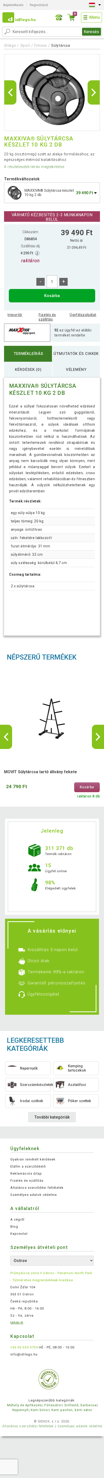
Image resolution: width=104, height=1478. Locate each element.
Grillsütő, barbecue (80, 1405)
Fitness (40, 45)
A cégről (17, 1219)
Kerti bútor (40, 1410)
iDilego (10, 45)
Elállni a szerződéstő (28, 1166)
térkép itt (16, 1322)
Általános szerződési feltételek (37, 1188)
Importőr (15, 315)
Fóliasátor (53, 1405)
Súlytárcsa (60, 45)
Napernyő (20, 1410)
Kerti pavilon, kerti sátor (71, 1410)
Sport (25, 45)
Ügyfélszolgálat (83, 315)
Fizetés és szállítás (47, 317)
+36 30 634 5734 (24, 1347)
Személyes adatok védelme (33, 1195)
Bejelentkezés (13, 5)
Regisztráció (39, 5)
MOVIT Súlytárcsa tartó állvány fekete (40, 771)
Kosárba (52, 295)
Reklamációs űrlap (26, 1173)
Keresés (91, 31)
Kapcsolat (19, 1233)
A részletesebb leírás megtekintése (34, 167)
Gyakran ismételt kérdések (33, 1159)
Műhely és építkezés (24, 1405)
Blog (14, 1226)
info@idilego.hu (24, 1354)
